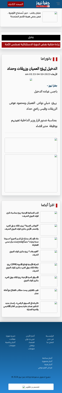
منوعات (31, 349)
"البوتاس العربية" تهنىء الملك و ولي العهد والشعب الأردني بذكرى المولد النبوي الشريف (22, 227)
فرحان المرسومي (45, 368)
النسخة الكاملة (15, 4)
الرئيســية (50, 336)
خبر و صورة (10, 336)
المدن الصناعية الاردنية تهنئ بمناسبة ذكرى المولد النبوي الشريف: (22, 214)
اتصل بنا (50, 343)
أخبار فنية (48, 365)
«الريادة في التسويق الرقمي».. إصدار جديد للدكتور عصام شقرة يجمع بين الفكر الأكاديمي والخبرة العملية (21, 306)
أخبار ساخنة (47, 358)
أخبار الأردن (30, 336)
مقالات (12, 339)
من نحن (50, 339)
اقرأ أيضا (47, 205)
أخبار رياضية (10, 343)
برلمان (32, 346)
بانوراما (46, 59)
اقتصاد (32, 343)
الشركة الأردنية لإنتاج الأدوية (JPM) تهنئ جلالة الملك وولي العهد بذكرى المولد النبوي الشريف (22, 267)
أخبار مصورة (47, 362)
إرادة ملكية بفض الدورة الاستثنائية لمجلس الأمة (32, 44)
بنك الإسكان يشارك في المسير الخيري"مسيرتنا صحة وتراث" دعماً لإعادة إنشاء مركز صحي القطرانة (21, 242)
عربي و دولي (30, 339)
